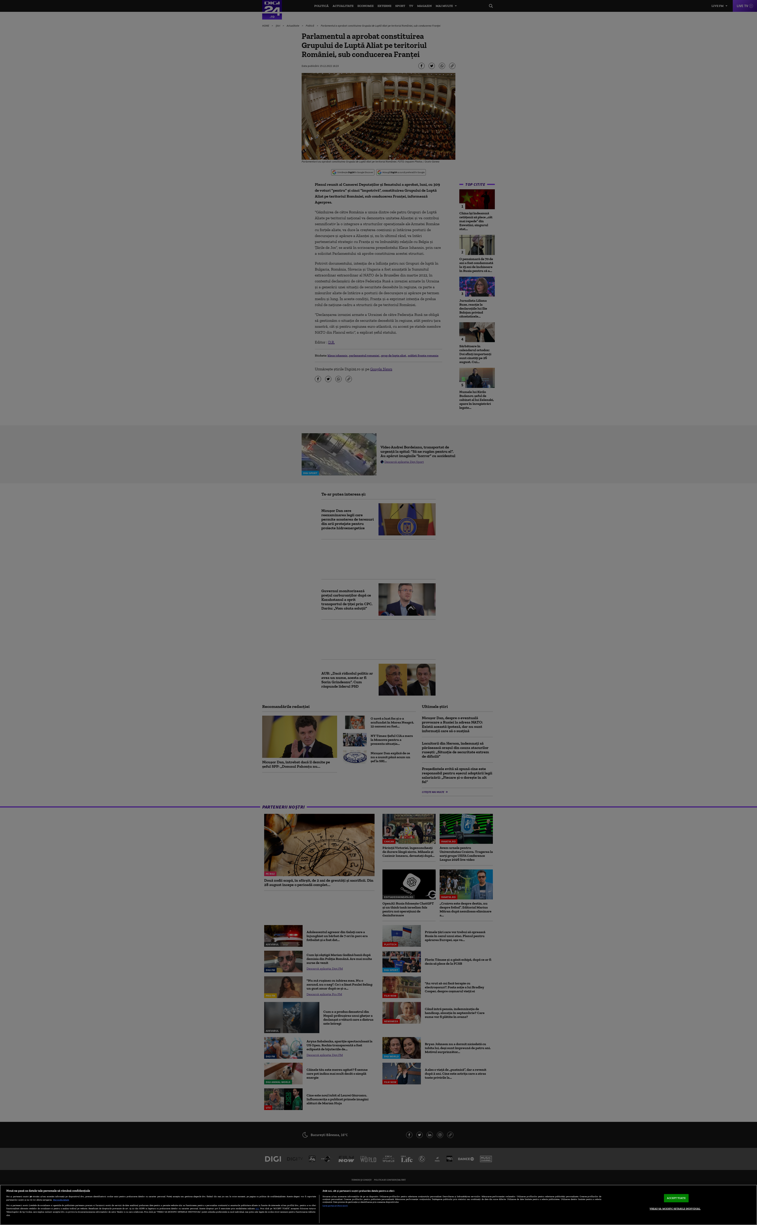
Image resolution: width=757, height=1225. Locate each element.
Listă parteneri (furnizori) (335, 1205)
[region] (378, 1205)
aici (257, 1208)
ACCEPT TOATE (676, 1198)
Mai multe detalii (61, 1199)
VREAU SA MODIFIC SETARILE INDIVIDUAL (675, 1208)
